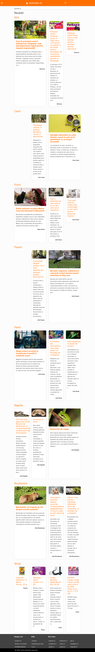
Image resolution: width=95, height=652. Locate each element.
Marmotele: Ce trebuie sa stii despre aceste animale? (29, 508)
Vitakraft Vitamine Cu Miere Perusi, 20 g (21, 581)
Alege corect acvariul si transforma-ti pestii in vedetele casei (27, 353)
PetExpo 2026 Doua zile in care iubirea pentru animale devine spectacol (72, 41)
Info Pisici (58, 240)
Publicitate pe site (37, 644)
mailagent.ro (74, 644)
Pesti (17, 327)
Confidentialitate (20, 647)
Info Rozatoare (40, 528)
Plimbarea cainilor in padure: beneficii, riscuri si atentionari (38, 131)
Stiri (16, 17)
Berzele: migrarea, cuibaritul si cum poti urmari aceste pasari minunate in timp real (64, 273)
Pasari (18, 247)
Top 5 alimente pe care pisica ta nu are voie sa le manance (55, 204)
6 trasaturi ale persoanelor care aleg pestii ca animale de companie (55, 348)
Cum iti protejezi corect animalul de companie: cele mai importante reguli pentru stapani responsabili (29, 44)
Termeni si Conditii (21, 644)
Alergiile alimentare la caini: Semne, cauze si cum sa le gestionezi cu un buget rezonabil (63, 138)
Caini (17, 111)
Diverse (42, 69)
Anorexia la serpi (38, 420)
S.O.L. (34, 647)
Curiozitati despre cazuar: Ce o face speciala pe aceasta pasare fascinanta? (39, 269)
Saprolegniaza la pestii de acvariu (73, 343)
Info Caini (41, 177)
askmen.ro (52, 641)
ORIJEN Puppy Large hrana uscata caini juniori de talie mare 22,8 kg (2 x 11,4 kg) (73, 585)
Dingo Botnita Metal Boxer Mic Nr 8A (55, 581)
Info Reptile (24, 476)
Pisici (17, 184)
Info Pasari (41, 320)
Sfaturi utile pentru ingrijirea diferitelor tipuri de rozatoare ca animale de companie (73, 505)
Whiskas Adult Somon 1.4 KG (38, 581)
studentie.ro (52, 644)
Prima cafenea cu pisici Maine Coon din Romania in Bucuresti (30, 209)
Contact (34, 641)
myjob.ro (51, 647)
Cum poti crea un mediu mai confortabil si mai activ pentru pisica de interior (72, 208)
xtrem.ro (62, 644)
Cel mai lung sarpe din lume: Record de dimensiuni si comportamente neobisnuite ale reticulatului (23, 426)
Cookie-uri (18, 641)
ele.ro (72, 641)
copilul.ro (62, 647)
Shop (17, 563)
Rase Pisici (41, 229)
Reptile (18, 405)
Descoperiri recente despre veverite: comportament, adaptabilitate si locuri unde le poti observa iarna (57, 506)
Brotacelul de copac (59, 429)
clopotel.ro (73, 647)
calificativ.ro (63, 641)
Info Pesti (41, 374)
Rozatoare (20, 483)
